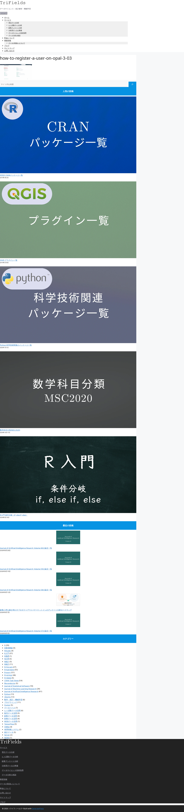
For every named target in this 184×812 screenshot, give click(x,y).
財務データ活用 (10, 718)
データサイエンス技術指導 (17, 33)
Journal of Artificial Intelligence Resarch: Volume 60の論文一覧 (26, 548)
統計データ (8, 732)
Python (7, 694)
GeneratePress (38, 808)
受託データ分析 (14, 23)
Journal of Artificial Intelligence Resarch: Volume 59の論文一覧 (26, 569)
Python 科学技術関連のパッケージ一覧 (16, 345)
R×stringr (8, 675)
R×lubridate (9, 669)
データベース (9, 707)
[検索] (132, 84)
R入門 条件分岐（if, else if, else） (14, 515)
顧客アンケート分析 (15, 28)
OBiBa (6, 727)
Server (7, 735)
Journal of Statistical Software (16, 686)
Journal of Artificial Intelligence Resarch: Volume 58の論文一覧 (26, 590)
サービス (7, 20)
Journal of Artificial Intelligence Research (21, 691)
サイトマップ (9, 48)
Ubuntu (7, 697)
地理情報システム (11, 729)
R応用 (6, 659)
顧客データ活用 (10, 716)
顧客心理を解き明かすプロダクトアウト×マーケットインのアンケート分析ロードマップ (36, 610)
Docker (7, 705)
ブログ (6, 45)
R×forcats (8, 667)
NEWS (6, 737)
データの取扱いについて (17, 43)
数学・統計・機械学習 (13, 699)
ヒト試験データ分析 (15, 25)
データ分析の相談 (14, 35)
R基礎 (6, 656)
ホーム (6, 17)
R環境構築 (8, 648)
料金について (9, 38)
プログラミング (10, 702)
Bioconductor (9, 683)
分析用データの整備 (15, 30)
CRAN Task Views (11, 680)
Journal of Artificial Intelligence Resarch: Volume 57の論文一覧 (26, 631)
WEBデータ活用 (10, 721)
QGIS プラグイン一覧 (8, 260)
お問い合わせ (9, 51)
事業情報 (7, 40)
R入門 (6, 653)
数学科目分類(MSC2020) (10, 430)
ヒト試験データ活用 (12, 710)
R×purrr (7, 672)
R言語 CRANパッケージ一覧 (11, 175)
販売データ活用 (10, 713)
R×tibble (7, 678)
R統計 (6, 661)
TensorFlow (9, 724)
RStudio (7, 650)
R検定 (6, 664)
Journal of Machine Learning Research (20, 689)
